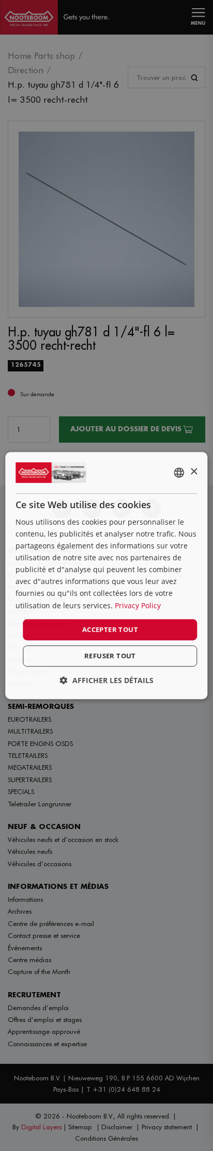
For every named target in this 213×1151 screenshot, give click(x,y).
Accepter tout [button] (110, 629)
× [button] (193, 472)
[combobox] (179, 472)
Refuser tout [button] (110, 655)
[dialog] (106, 576)
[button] (107, 680)
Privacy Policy (138, 605)
